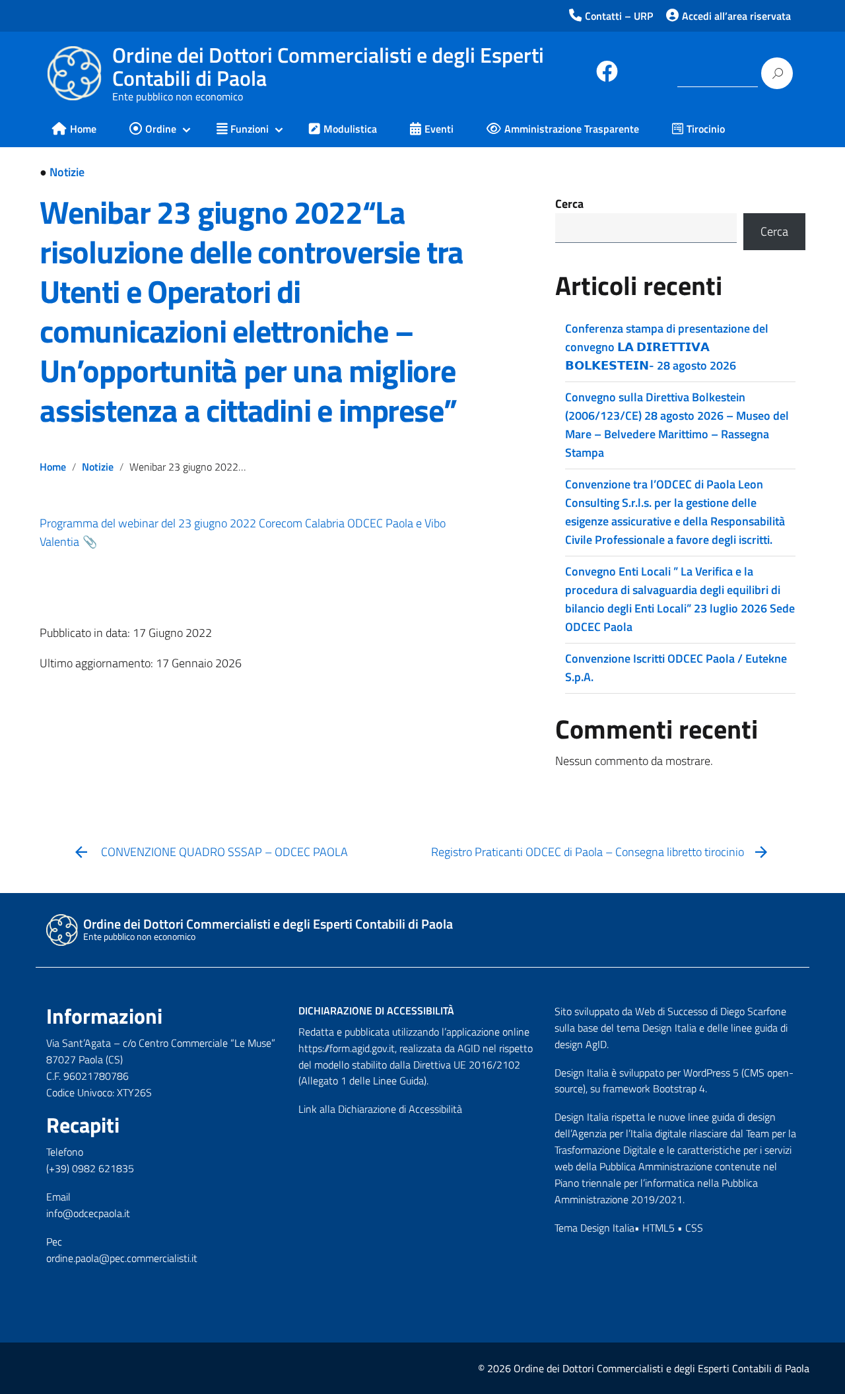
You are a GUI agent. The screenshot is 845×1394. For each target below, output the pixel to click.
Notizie (67, 172)
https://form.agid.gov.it (346, 1048)
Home (53, 467)
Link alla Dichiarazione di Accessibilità (380, 1109)
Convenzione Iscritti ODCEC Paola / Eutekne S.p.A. (676, 667)
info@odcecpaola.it (88, 1213)
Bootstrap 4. (680, 1088)
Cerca (569, 204)
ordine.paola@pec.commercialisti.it (121, 1258)
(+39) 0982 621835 (90, 1168)
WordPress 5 (711, 1072)
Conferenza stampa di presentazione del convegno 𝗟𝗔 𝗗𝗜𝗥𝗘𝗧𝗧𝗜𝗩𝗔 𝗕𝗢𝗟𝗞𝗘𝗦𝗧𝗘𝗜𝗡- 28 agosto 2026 (666, 346)
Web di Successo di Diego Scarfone (710, 1011)
